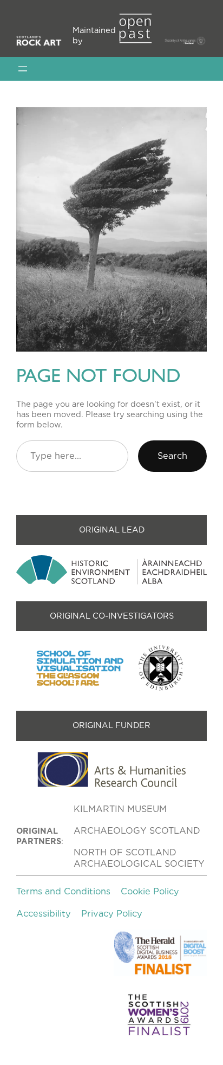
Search (172, 455)
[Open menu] (22, 68)
